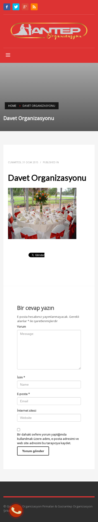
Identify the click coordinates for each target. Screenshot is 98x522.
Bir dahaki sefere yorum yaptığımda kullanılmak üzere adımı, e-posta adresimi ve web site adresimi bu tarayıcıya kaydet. (48, 438)
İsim (21, 377)
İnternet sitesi (26, 410)
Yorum (21, 326)
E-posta (23, 394)
